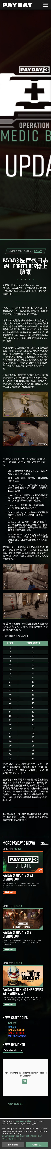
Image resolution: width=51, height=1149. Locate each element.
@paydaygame (15, 1103)
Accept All (36, 1144)
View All (44, 843)
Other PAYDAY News (17, 1036)
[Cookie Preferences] (11, 1139)
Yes (24, 1081)
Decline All (13, 1144)
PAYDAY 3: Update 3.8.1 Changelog (18, 877)
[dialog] (25, 1134)
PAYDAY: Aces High (16, 1030)
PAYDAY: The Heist (16, 1033)
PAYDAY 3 (38, 251)
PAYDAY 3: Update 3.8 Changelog (17, 934)
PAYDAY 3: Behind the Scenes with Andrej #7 (23, 991)
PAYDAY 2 (12, 1026)
